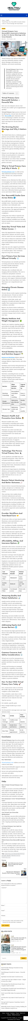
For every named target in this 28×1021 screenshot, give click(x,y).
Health (3, 28)
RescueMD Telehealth (6, 855)
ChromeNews (11, 1019)
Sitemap (9, 1015)
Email (3, 910)
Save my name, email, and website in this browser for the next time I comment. (13, 921)
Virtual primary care (8, 172)
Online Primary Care (9, 853)
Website (3, 915)
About (3, 1013)
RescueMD (8, 116)
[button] (1, 15)
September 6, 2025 (11, 39)
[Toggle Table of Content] (16, 93)
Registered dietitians (8, 357)
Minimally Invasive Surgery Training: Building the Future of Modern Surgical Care (18, 949)
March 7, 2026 (15, 952)
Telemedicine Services (15, 855)
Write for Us (22, 1013)
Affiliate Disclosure (16, 1015)
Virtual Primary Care (6, 857)
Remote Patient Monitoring (19, 853)
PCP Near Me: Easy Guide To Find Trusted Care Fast (18, 938)
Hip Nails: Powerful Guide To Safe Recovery (12, 976)
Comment (4, 887)
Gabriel (4, 39)
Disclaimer (12, 1013)
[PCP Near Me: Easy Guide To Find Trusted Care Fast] (5, 938)
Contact (7, 1013)
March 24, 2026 (15, 941)
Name (3, 905)
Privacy (17, 1013)
